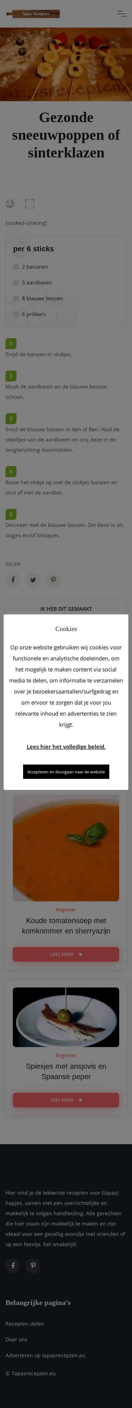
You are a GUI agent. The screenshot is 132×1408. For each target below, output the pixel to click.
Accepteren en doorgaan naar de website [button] (66, 771)
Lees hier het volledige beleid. (66, 746)
